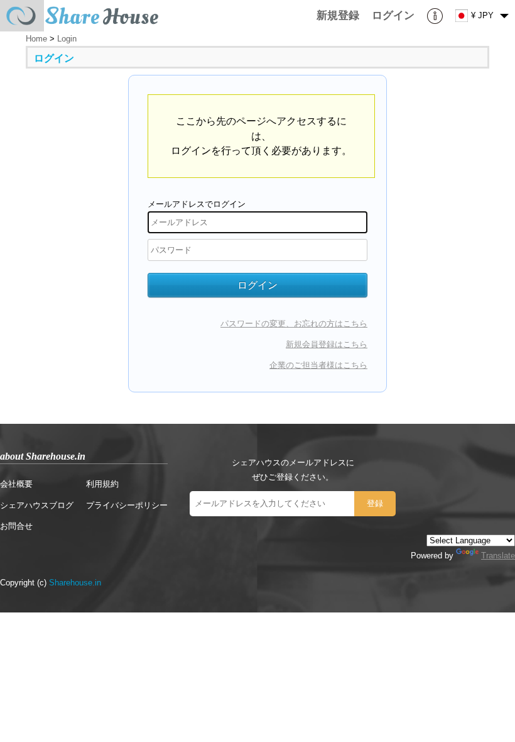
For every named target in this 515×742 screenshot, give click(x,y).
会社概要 (16, 484)
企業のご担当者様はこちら (318, 365)
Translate (498, 555)
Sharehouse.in (75, 582)
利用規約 (102, 484)
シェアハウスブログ (36, 505)
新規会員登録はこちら (326, 344)
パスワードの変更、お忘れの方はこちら (293, 323)
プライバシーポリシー (127, 505)
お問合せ (16, 526)
